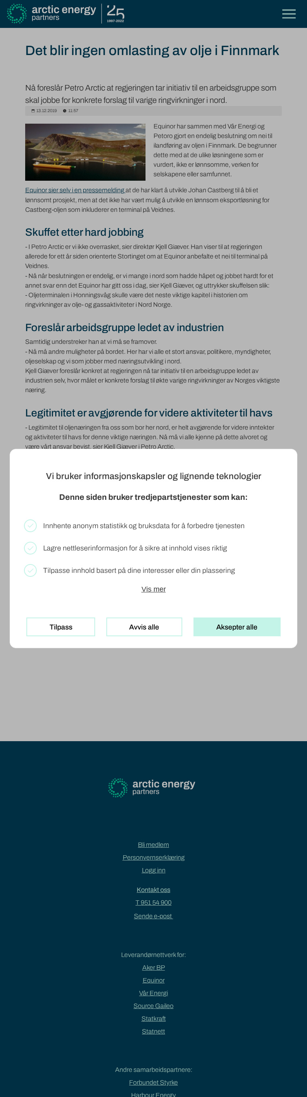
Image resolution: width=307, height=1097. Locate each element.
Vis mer (154, 589)
